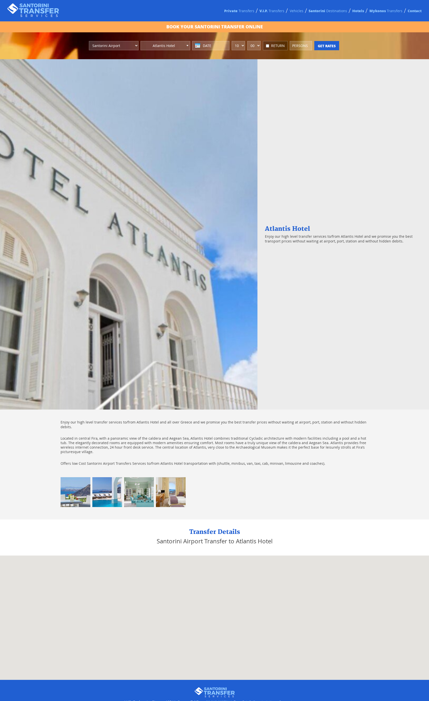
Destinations (328, 10)
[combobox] (165, 45)
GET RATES (327, 45)
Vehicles (296, 10)
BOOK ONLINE (214, 26)
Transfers (239, 10)
